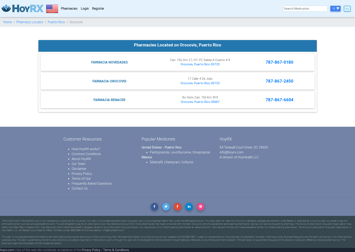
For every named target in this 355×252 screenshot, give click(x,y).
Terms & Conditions (116, 250)
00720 (215, 64)
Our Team (78, 164)
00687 (215, 102)
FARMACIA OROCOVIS (109, 81)
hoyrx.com (7, 250)
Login (85, 8)
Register (98, 8)
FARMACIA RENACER (109, 100)
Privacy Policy (82, 173)
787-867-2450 (279, 81)
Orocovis (187, 64)
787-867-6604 (279, 99)
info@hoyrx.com (231, 152)
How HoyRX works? (86, 149)
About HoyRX (81, 159)
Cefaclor (187, 162)
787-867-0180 (279, 62)
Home (7, 22)
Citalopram (172, 162)
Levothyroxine (181, 152)
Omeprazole (201, 152)
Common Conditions (86, 154)
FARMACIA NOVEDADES (109, 62)
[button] (335, 9)
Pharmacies (69, 8)
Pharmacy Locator (29, 22)
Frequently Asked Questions (92, 183)
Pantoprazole (159, 152)
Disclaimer (79, 169)
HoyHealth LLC (248, 157)
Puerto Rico (56, 22)
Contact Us (80, 188)
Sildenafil (156, 162)
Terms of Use (81, 178)
